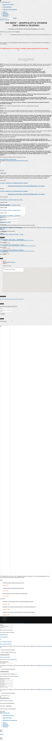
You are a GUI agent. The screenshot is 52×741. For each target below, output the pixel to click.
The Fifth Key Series (5, 222)
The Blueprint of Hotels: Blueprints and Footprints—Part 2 (13, 582)
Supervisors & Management (10, 9)
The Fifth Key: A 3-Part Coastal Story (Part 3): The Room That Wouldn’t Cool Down (18, 240)
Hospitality (6, 159)
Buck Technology (21, 622)
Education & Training (8, 4)
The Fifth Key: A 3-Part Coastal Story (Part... (11, 199)
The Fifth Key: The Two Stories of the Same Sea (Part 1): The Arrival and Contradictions (19, 251)
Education (2, 159)
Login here (16, 676)
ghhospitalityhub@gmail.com (9, 262)
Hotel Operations (7, 7)
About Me (5, 13)
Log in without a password (5, 643)
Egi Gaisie (7, 31)
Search (14, 18)
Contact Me (6, 14)
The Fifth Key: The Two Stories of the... (10, 205)
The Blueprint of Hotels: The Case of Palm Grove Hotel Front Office (15, 593)
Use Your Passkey (4, 637)
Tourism (11, 159)
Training (14, 159)
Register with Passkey (5, 695)
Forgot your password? (5, 657)
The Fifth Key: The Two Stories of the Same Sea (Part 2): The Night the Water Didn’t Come (19, 245)
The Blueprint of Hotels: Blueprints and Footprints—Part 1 (13, 588)
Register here (14, 659)
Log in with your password (6, 641)
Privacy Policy (43, 227)
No (10, 706)
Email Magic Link (4, 634)
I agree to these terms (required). (8, 649)
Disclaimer (5, 16)
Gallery (4, 12)
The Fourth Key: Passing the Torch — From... (12, 234)
